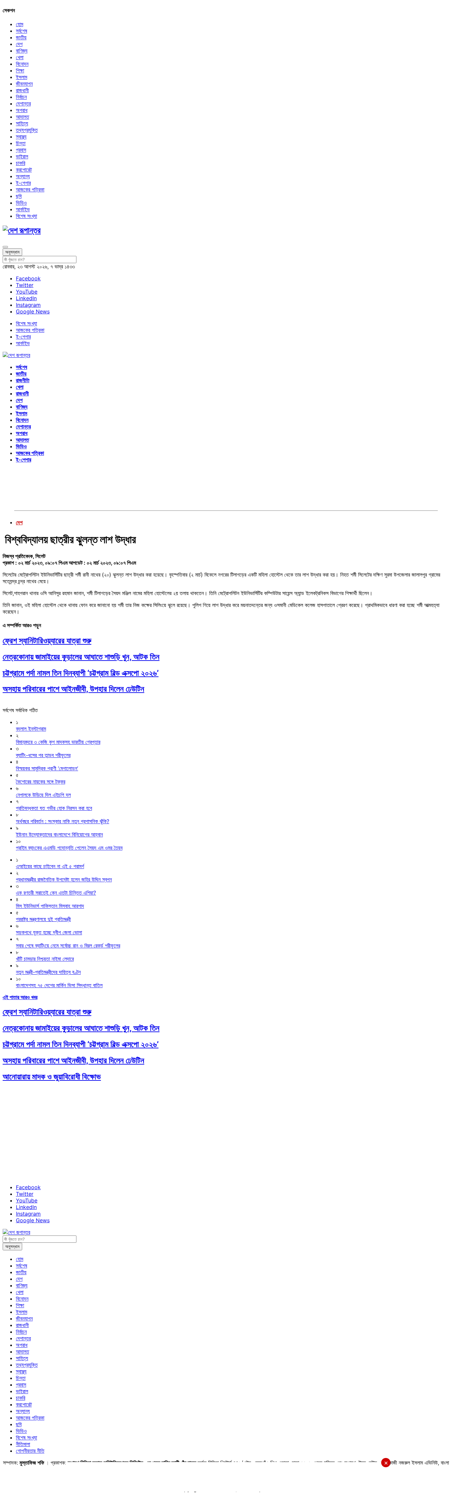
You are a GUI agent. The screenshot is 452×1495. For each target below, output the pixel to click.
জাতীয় (21, 37)
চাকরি (20, 163)
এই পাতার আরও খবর (20, 997)
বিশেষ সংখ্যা (26, 216)
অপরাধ (21, 110)
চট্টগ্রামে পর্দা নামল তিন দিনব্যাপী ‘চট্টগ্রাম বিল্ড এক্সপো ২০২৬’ (80, 673)
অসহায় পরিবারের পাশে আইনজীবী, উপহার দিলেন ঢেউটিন (73, 689)
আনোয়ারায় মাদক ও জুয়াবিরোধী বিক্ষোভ (52, 1076)
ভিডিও (21, 202)
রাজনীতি (22, 380)
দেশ (19, 44)
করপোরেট (24, 169)
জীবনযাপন (24, 83)
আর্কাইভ (23, 209)
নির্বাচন (21, 97)
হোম (19, 24)
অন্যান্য (23, 176)
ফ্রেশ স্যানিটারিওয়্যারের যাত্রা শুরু (47, 640)
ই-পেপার (23, 183)
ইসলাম (21, 77)
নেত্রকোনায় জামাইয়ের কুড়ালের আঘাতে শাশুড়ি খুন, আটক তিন (81, 657)
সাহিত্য (22, 123)
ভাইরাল (22, 156)
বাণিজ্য (21, 50)
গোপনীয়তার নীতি (30, 1450)
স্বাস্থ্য (21, 136)
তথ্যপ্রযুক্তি (27, 130)
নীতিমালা (23, 1444)
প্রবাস (21, 149)
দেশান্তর (23, 103)
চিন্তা (20, 143)
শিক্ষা (20, 70)
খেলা (19, 57)
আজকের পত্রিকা (30, 189)
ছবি (19, 196)
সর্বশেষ (21, 30)
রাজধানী (22, 90)
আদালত (22, 116)
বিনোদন (22, 64)
